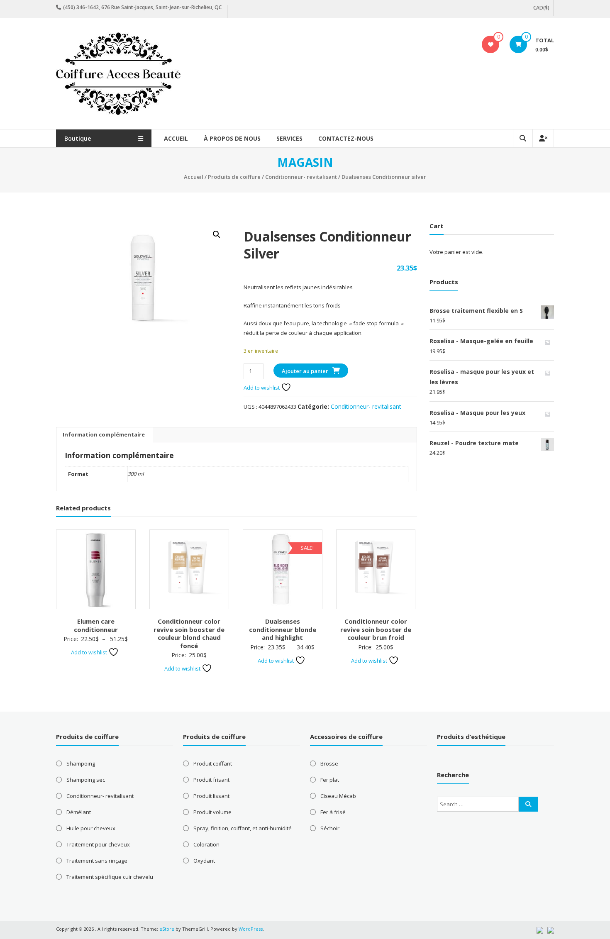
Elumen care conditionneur (96, 625)
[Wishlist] (490, 44)
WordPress (251, 929)
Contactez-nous (345, 138)
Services (289, 138)
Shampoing (80, 763)
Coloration (206, 844)
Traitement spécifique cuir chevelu (109, 876)
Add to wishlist (262, 387)
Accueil (176, 138)
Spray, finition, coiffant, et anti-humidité (242, 828)
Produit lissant (211, 796)
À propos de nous (232, 138)
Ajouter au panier (305, 371)
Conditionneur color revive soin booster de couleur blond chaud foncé (189, 633)
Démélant (78, 812)
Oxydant (204, 860)
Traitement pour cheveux (98, 844)
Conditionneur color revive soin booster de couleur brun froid (375, 629)
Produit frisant (211, 779)
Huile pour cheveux (90, 828)
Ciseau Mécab (338, 796)
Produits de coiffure (234, 176)
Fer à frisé (333, 812)
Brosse (329, 763)
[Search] (528, 804)
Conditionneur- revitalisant (301, 176)
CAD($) (541, 7)
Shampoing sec (85, 779)
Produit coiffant (212, 763)
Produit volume (212, 812)
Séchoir (329, 828)
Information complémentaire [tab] (104, 434)
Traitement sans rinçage (96, 860)
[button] (216, 234)
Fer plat (329, 779)
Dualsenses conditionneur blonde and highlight (282, 629)
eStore (166, 929)
